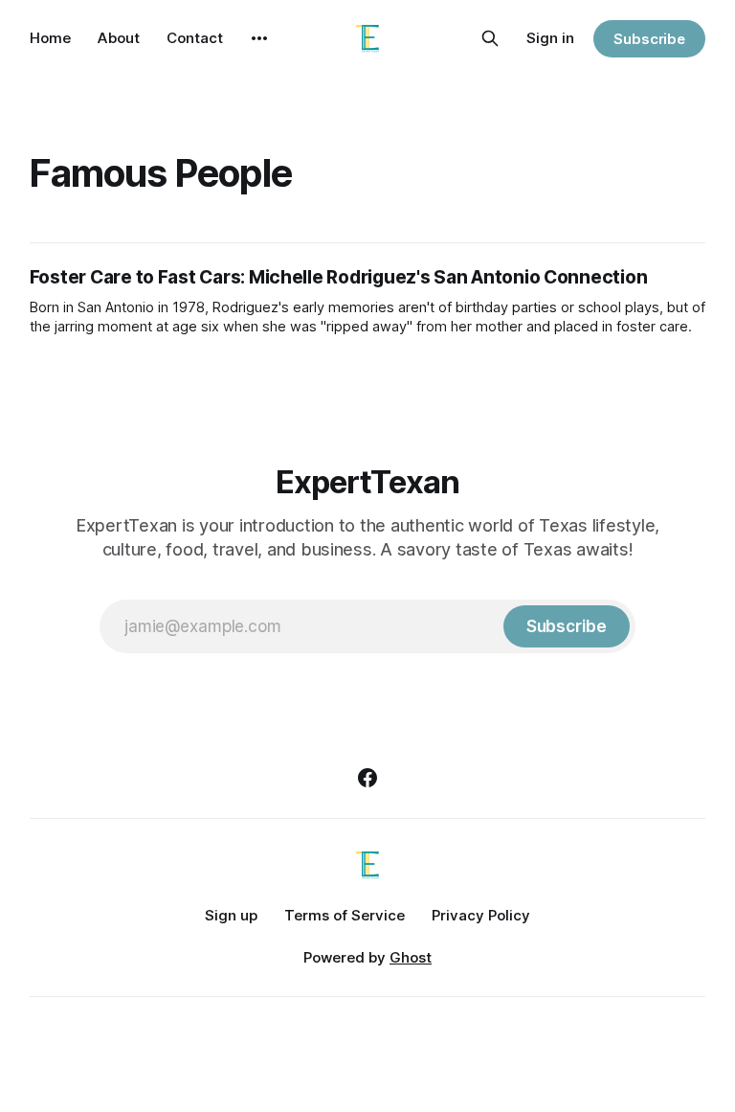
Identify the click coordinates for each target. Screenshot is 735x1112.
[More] (259, 38)
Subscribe (649, 39)
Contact (195, 38)
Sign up (231, 915)
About (119, 38)
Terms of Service (344, 915)
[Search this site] (490, 38)
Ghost (411, 957)
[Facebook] (367, 777)
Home (50, 38)
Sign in (550, 38)
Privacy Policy (481, 915)
